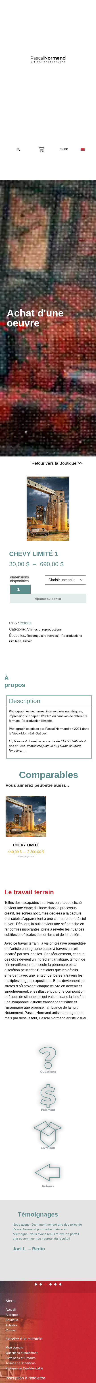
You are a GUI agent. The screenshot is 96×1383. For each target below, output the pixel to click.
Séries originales (25, 856)
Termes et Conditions (20, 1363)
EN (62, 149)
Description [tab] (24, 701)
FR (66, 149)
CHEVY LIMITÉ (26, 845)
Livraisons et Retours (20, 1358)
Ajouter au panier (48, 598)
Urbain (27, 641)
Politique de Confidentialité (24, 1368)
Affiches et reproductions (44, 629)
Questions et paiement (22, 1353)
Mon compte (14, 1347)
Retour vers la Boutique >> (57, 463)
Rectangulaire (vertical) (43, 635)
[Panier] (41, 149)
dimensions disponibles (19, 579)
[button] (18, 149)
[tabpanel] (49, 732)
